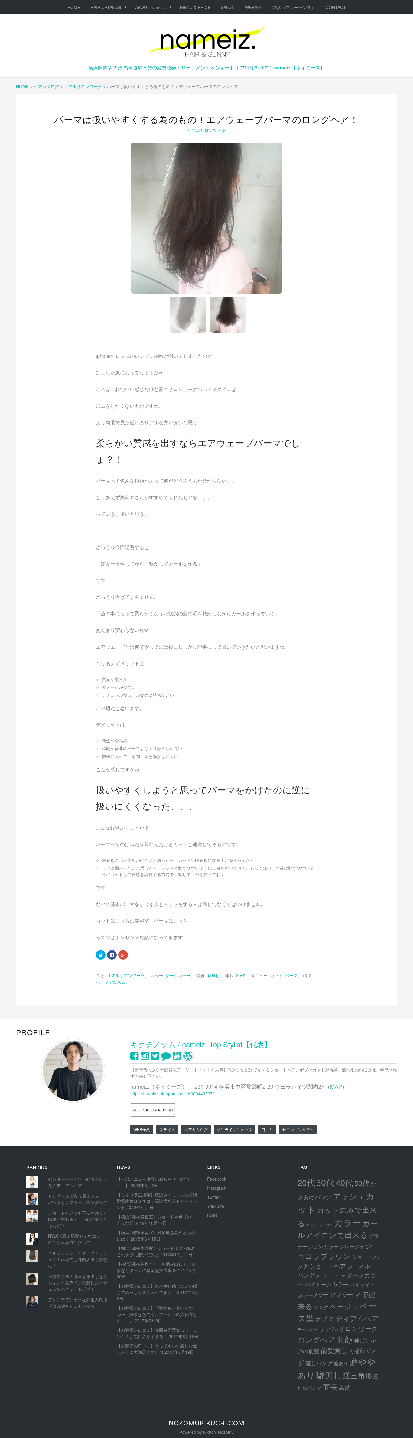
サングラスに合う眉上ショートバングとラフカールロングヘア (77, 1199)
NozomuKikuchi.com (207, 1423)
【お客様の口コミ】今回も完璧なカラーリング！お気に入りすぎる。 (157, 1333)
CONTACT (336, 7)
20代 (306, 1182)
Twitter (213, 1197)
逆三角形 (357, 1375)
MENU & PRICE (195, 7)
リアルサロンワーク (206, 130)
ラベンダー (307, 1329)
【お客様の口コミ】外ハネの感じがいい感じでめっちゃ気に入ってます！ (157, 1289)
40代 (344, 1182)
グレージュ (352, 1246)
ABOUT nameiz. (150, 7)
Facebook (216, 1179)
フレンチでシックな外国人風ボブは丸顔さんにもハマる (77, 1302)
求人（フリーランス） (294, 7)
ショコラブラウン (335, 1250)
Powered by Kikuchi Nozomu (206, 1432)
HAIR (212, 1215)
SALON (228, 7)
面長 (330, 1386)
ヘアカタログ (196, 1129)
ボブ (321, 1318)
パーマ (291, 975)
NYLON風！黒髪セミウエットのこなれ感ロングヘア (76, 1239)
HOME (73, 7)
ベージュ (344, 1306)
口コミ (267, 1129)
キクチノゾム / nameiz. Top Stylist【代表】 (201, 1044)
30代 (240, 975)
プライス (167, 1129)
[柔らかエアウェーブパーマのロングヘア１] (206, 218)
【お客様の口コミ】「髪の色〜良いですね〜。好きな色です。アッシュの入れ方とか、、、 (157, 1314)
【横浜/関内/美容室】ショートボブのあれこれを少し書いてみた (156, 1251)
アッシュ (349, 1196)
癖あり (341, 1363)
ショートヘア (328, 1265)
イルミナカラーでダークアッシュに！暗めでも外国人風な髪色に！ (77, 1259)
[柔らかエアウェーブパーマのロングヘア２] (228, 315)
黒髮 (344, 1387)
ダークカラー (178, 975)
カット (276, 975)
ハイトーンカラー (326, 1284)
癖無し (213, 975)
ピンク (321, 1307)
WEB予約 (254, 7)
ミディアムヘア (353, 1318)
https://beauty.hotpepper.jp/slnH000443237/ (172, 1093)
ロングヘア (316, 1339)
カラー (347, 1222)
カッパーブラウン (319, 1224)
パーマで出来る (110, 982)
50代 (361, 1183)
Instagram (216, 1188)
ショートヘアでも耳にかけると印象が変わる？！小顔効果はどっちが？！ (77, 1219)
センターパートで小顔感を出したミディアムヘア (77, 1182)
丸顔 (345, 1339)
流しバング (319, 1363)
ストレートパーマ (330, 1275)
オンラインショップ (234, 1129)
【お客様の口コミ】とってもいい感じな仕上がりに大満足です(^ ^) (157, 1349)
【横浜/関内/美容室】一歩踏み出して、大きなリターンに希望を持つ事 (156, 1267)
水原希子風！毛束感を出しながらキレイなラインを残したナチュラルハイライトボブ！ (77, 1282)
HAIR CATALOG (105, 7)
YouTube (215, 1206)
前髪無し (334, 1350)
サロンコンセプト (298, 1129)
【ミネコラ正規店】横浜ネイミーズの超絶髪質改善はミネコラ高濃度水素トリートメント (157, 1201)
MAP (336, 1086)
